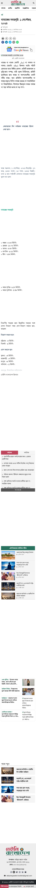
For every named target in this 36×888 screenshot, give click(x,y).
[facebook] (2, 42)
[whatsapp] (17, 42)
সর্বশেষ (3, 8)
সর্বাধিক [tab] (26, 452)
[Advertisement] (18, 424)
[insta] (20, 872)
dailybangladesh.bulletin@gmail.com (19, 876)
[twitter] (10, 42)
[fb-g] (14, 872)
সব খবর (17, 490)
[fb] (11, 872)
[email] (13, 42)
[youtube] (25, 872)
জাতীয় (10, 8)
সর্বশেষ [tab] (9, 452)
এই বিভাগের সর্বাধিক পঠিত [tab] (18, 548)
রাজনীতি (17, 8)
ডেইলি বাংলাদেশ (14, 882)
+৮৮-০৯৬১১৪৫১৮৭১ (19, 865)
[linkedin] (6, 42)
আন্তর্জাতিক (26, 8)
